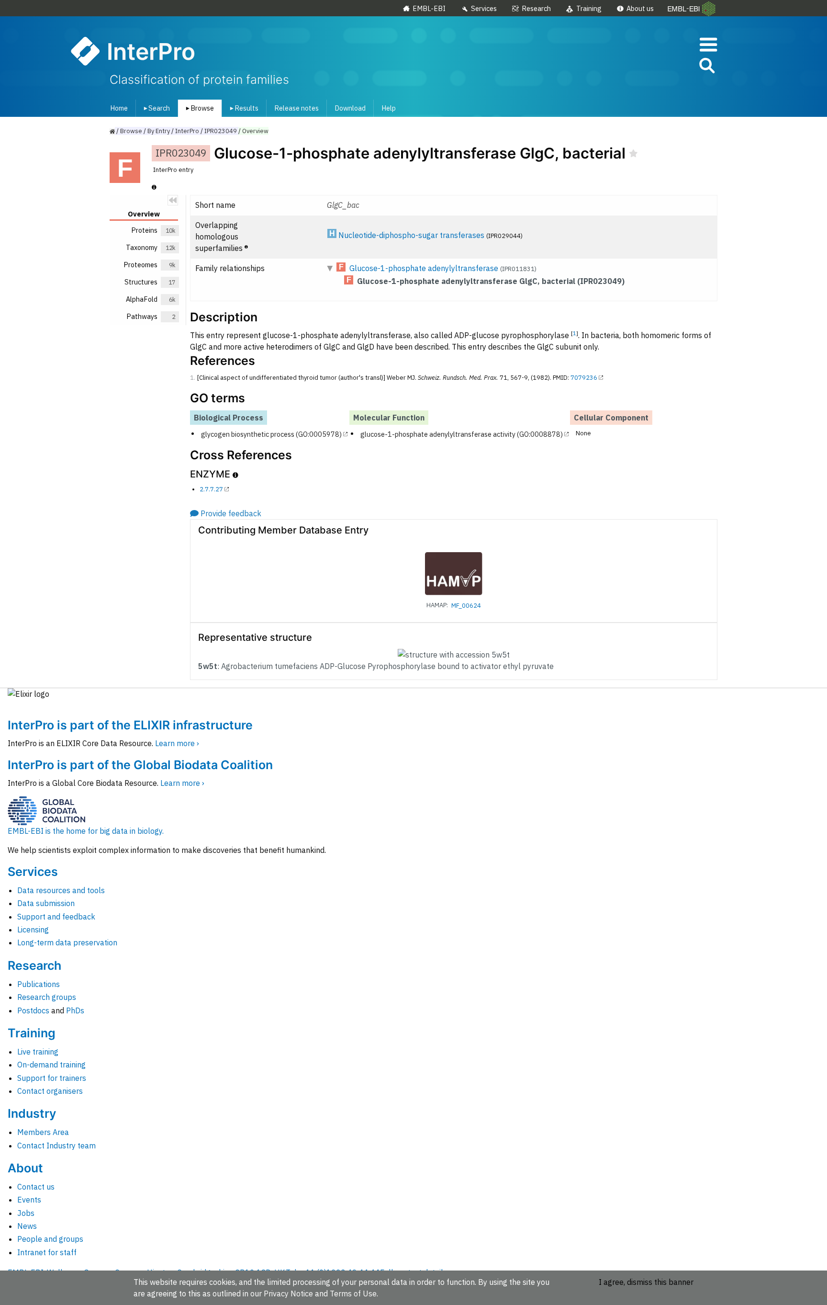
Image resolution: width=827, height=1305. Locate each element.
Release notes (296, 108)
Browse (198, 108)
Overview (255, 131)
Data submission (46, 903)
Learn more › (177, 743)
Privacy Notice (288, 1293)
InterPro (187, 131)
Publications (38, 984)
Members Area (43, 1132)
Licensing (33, 929)
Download (350, 108)
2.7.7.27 (211, 489)
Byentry (158, 131)
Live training (37, 1051)
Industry (32, 1113)
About (25, 1168)
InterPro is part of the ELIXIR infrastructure (130, 725)
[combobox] (664, 66)
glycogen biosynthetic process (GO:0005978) (271, 433)
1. (192, 378)
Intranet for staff (47, 1252)
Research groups (46, 997)
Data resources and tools (61, 890)
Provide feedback (231, 513)
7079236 (583, 378)
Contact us (36, 1187)
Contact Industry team (56, 1145)
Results (242, 108)
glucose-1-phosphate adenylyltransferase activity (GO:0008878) (461, 433)
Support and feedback (56, 916)
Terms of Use (353, 1293)
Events (29, 1199)
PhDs (75, 1010)
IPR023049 (220, 131)
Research (536, 8)
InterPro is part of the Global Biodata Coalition (140, 765)
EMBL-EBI (429, 8)
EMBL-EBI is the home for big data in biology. (86, 831)
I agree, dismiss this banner (646, 1282)
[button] (706, 67)
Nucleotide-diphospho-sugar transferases (411, 235)
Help (388, 108)
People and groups (50, 1239)
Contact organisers (50, 1091)
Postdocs (33, 1010)
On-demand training (51, 1064)
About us (640, 8)
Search (155, 108)
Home (119, 108)
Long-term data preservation (67, 942)
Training (589, 8)
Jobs (25, 1213)
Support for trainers (51, 1078)
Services (484, 8)
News (27, 1226)
